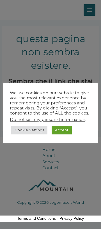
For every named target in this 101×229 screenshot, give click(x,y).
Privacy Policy (71, 218)
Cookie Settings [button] (29, 130)
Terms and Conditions (36, 218)
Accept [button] (61, 130)
